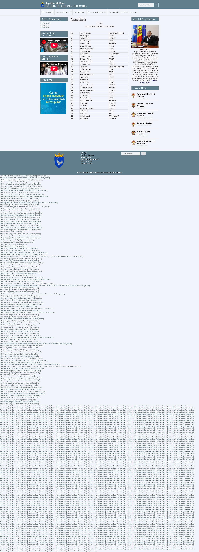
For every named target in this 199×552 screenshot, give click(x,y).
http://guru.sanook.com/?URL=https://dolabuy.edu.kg (17, 375)
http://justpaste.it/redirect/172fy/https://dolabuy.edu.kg (18, 325)
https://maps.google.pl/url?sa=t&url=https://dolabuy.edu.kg (19, 288)
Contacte (133, 12)
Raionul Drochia (47, 12)
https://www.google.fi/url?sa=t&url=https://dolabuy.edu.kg (19, 354)
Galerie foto (44, 25)
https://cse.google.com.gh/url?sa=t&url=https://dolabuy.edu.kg (20, 184)
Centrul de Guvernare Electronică (146, 142)
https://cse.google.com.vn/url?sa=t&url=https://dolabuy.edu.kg (20, 341)
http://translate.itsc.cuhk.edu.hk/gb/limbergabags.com (18, 400)
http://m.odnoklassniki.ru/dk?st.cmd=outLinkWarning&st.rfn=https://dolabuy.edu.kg (27, 312)
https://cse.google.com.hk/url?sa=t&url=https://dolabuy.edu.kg (20, 389)
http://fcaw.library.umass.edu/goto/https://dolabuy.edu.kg (19, 339)
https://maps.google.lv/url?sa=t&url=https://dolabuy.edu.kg (19, 205)
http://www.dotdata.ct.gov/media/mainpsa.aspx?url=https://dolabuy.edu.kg (25, 178)
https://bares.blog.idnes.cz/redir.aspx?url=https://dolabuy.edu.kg (21, 271)
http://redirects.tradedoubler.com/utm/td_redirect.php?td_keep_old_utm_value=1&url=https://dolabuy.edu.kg (36, 344)
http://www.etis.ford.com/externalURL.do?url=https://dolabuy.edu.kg (22, 393)
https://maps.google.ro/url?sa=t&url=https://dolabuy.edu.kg (19, 317)
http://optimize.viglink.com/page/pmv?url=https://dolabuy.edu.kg (21, 281)
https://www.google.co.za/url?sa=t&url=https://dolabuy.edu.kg (20, 371)
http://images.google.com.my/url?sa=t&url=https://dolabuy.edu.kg (22, 368)
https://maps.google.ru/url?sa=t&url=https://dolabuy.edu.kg (19, 290)
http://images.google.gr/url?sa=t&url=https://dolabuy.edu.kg (20, 323)
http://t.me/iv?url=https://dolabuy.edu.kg (13, 244)
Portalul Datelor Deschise (143, 132)
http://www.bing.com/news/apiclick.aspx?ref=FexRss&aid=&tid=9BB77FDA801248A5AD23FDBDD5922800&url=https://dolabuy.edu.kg (45, 286)
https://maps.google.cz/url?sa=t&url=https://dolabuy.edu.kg (19, 273)
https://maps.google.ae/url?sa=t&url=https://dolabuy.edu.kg (19, 198)
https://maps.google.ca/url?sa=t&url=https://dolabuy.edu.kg (19, 267)
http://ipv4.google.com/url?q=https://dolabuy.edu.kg (17, 275)
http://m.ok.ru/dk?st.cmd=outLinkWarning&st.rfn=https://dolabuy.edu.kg (24, 252)
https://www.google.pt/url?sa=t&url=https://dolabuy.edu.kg (19, 356)
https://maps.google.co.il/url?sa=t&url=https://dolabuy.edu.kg (20, 397)
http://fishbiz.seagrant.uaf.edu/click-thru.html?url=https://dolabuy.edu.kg (23, 190)
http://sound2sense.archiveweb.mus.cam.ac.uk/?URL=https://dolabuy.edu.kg (25, 279)
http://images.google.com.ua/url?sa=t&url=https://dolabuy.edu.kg (21, 302)
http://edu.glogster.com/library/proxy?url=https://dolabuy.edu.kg (21, 188)
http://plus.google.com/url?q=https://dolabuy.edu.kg (17, 240)
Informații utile (113, 12)
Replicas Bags (4, 406)
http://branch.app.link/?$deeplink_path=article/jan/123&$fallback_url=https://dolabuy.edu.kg (30, 364)
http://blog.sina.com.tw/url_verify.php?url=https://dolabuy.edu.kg (21, 227)
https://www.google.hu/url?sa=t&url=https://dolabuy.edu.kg (19, 350)
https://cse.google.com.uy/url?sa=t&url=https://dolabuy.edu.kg (20, 217)
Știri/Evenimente (45, 23)
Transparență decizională (97, 12)
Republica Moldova (55, 3)
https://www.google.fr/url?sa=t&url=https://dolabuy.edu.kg (19, 261)
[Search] (156, 5)
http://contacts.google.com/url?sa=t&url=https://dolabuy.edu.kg (21, 387)
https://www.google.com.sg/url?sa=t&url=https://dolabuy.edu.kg (21, 362)
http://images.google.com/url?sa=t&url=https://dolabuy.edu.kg (20, 310)
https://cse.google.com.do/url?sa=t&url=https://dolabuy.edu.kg (20, 225)
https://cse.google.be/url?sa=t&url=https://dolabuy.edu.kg (19, 321)
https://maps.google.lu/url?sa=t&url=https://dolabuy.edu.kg (19, 192)
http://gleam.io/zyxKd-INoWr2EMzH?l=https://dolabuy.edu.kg (20, 223)
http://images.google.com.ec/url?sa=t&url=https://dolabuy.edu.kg (21, 180)
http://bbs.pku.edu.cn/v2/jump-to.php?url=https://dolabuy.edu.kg (21, 215)
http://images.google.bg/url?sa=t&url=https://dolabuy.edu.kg (20, 373)
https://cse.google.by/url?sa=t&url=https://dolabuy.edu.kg (19, 385)
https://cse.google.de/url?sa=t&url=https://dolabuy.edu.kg (19, 248)
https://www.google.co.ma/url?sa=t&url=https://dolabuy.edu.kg (21, 186)
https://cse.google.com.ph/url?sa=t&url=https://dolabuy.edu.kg (20, 335)
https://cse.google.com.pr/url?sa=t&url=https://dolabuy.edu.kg (20, 221)
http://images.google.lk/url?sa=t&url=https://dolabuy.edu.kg (19, 209)
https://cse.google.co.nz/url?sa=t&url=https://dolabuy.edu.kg (20, 381)
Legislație (124, 12)
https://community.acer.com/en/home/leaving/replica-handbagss (21, 346)
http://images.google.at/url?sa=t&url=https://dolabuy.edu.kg (20, 379)
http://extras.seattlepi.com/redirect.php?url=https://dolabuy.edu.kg (22, 194)
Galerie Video (44, 27)
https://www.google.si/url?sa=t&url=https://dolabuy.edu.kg (19, 404)
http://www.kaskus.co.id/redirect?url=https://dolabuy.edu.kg (19, 201)
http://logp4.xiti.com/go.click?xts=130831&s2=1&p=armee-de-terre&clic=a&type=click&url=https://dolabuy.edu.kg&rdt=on (40, 366)
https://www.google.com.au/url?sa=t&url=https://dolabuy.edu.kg (21, 304)
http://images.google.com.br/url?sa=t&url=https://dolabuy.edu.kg (21, 254)
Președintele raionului (63, 12)
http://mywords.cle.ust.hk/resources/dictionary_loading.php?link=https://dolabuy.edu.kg (29, 203)
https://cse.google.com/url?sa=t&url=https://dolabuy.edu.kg (19, 383)
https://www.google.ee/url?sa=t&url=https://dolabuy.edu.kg (19, 182)
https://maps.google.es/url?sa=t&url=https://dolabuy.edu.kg (19, 250)
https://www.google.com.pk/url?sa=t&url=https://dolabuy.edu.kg (21, 213)
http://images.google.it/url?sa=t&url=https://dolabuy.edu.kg (19, 292)
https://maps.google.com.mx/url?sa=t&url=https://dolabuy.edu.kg (21, 277)
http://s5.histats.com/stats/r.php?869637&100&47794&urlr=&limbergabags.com (26, 308)
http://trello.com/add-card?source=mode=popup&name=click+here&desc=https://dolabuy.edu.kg (32, 294)
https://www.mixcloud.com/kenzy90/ (12, 232)
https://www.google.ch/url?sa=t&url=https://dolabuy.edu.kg (19, 315)
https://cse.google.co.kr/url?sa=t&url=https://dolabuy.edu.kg (20, 333)
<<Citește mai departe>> (148, 82)
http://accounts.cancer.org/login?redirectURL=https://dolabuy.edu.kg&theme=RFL (27, 337)
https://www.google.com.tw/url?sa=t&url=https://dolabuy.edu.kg (21, 298)
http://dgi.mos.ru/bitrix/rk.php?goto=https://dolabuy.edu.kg (19, 327)
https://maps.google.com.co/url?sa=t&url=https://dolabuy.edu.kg (21, 358)
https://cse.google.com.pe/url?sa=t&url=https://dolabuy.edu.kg (20, 395)
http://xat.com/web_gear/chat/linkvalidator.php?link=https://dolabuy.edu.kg (24, 207)
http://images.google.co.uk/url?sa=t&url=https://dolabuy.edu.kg (21, 259)
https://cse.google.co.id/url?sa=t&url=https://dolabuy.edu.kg (19, 296)
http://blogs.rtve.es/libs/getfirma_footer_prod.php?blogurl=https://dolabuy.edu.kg (26, 283)
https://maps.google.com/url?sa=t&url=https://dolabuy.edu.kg (20, 236)
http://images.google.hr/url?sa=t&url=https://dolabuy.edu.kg (20, 211)
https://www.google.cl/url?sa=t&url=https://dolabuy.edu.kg (19, 329)
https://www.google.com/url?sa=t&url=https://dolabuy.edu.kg (20, 230)
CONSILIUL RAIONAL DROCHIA (66, 6)
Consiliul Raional (80, 12)
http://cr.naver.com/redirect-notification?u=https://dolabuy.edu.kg (21, 263)
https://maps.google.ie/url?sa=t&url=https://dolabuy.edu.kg (19, 331)
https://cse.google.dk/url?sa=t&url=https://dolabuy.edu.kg (19, 348)
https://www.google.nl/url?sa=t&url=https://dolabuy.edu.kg (19, 269)
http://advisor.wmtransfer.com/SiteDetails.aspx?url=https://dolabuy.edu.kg (24, 176)
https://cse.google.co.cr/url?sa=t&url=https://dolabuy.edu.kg (20, 219)
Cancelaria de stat (144, 123)
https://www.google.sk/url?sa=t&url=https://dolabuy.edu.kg (19, 402)
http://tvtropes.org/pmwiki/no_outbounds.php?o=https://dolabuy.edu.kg (23, 360)
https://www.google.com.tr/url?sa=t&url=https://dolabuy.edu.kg (21, 352)
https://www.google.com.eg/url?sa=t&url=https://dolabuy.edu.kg (21, 377)
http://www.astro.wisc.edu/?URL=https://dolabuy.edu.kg (18, 306)
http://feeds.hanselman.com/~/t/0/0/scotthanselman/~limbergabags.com (24, 196)
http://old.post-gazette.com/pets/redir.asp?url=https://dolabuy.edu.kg (23, 391)
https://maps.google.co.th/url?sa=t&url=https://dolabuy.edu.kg (20, 300)
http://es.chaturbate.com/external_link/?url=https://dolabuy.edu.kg (22, 319)
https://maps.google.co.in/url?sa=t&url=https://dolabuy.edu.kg (20, 265)
